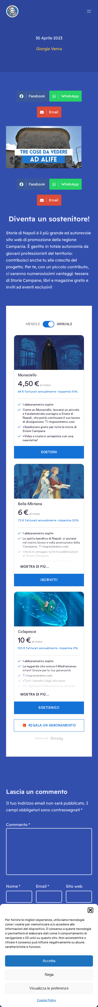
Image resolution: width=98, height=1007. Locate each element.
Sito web (74, 886)
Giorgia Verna (49, 48)
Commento (18, 824)
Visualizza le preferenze (49, 988)
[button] (90, 910)
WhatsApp (70, 96)
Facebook (37, 96)
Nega (49, 974)
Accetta (49, 961)
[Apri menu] (89, 11)
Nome (13, 886)
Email (53, 112)
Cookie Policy (46, 1000)
